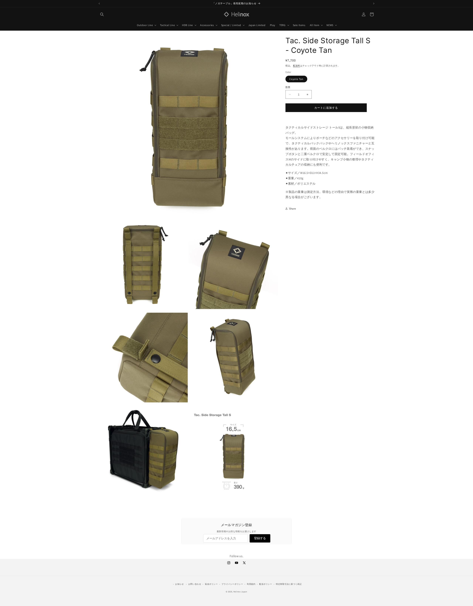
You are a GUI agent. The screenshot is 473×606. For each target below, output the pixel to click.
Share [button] (292, 208)
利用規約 (251, 584)
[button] (102, 14)
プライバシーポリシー (232, 584)
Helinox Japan (240, 591)
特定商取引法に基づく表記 (289, 584)
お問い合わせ (194, 584)
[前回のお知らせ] (99, 3)
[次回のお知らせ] (374, 3)
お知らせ (179, 584)
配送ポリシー (265, 584)
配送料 (296, 65)
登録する (260, 538)
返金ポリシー (211, 584)
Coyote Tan (296, 79)
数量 (287, 87)
